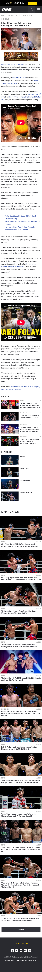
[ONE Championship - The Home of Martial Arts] (6, 9)
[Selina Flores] (10, 472)
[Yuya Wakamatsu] (10, 496)
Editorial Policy (21, 961)
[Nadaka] (10, 460)
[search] (31, 9)
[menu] (38, 10)
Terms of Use (32, 961)
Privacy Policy (9, 961)
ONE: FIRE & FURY (19, 78)
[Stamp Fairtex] (10, 484)
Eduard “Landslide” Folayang (12, 64)
